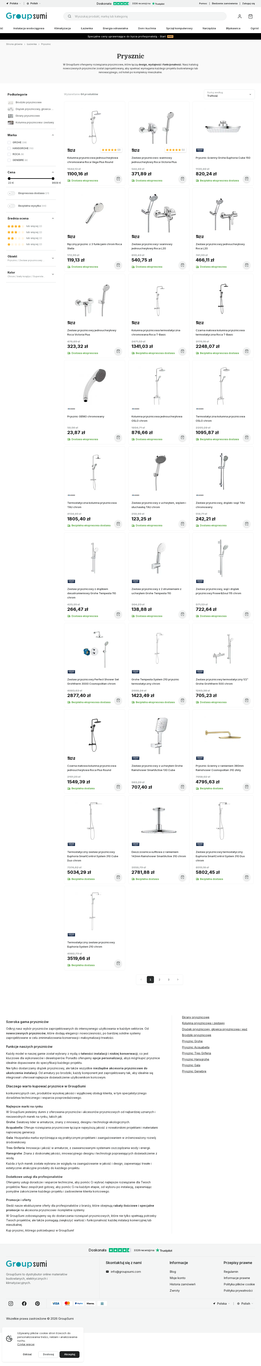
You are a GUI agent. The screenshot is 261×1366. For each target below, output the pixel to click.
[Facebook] (24, 1303)
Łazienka (87, 28)
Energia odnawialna (115, 28)
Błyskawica (233, 28)
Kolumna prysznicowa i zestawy (203, 1023)
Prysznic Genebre (194, 1071)
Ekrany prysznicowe (195, 1017)
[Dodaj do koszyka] (118, 178)
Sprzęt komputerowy (179, 28)
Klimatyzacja (62, 28)
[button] (111, 149)
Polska (14, 3)
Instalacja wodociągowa (28, 28)
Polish (34, 3)
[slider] (9, 178)
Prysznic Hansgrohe (195, 1059)
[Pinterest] (37, 1303)
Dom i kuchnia (147, 28)
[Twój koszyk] (250, 16)
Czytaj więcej (25, 1344)
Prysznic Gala (191, 1065)
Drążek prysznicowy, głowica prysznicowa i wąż (214, 1029)
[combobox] (145, 16)
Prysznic (46, 44)
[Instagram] (10, 1303)
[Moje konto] (239, 16)
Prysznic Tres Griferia (196, 1053)
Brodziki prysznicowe (196, 1035)
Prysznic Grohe (192, 1041)
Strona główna (14, 44)
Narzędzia (209, 28)
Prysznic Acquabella (195, 1047)
